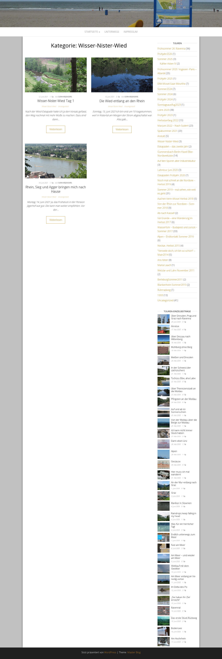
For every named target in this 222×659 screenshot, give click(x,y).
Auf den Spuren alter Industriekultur (177, 161)
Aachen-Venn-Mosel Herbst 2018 (175, 198)
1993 (160, 295)
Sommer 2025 (165, 59)
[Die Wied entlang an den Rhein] (122, 74)
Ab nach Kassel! (166, 213)
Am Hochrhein (178, 638)
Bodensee (176, 628)
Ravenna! (175, 607)
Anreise (175, 326)
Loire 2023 (163, 110)
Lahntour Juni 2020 (168, 170)
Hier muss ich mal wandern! (180, 473)
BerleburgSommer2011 (170, 279)
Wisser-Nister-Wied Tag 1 (55, 100)
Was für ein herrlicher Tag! (182, 525)
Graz (173, 492)
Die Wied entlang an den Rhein (122, 101)
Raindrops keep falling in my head (183, 515)
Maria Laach (164, 265)
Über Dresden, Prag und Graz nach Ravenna (183, 317)
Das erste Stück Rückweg (184, 617)
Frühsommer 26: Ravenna (171, 48)
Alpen (174, 451)
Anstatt (161, 136)
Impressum (131, 31)
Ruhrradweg (164, 290)
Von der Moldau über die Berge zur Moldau (184, 421)
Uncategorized (63, 106)
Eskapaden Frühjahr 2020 (171, 175)
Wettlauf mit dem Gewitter (180, 567)
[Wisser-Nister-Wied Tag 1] (56, 74)
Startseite (91, 31)
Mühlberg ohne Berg (181, 346)
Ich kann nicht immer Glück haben (181, 431)
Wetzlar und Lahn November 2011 (176, 270)
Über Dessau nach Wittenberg (180, 338)
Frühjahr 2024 (165, 99)
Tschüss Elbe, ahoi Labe (183, 378)
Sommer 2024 (165, 94)
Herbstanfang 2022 (168, 120)
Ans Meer (163, 260)
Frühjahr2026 (165, 54)
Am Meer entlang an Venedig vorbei (183, 577)
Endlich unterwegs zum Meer (183, 536)
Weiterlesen (55, 129)
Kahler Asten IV (168, 63)
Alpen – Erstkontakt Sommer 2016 (176, 236)
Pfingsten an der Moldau (183, 398)
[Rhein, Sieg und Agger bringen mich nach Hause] (56, 161)
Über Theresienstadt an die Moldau (183, 390)
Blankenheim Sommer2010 (172, 284)
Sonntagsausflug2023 (169, 104)
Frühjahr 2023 (165, 115)
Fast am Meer (178, 544)
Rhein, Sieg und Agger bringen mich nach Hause (56, 189)
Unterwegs (112, 31)
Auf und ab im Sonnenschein (178, 410)
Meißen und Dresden (182, 357)
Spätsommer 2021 (167, 131)
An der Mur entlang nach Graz (183, 483)
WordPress (110, 652)
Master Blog (134, 652)
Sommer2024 (165, 89)
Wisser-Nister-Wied (49, 106)
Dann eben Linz (179, 440)
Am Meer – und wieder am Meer (183, 556)
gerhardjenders (65, 96)
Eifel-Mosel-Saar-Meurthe (171, 83)
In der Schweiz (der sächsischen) (181, 369)
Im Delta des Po (179, 586)
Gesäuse (175, 461)
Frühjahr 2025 (165, 78)
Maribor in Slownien (181, 503)
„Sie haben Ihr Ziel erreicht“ (180, 598)
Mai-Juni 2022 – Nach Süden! (173, 125)
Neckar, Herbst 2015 (169, 245)
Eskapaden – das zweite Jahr (173, 146)
